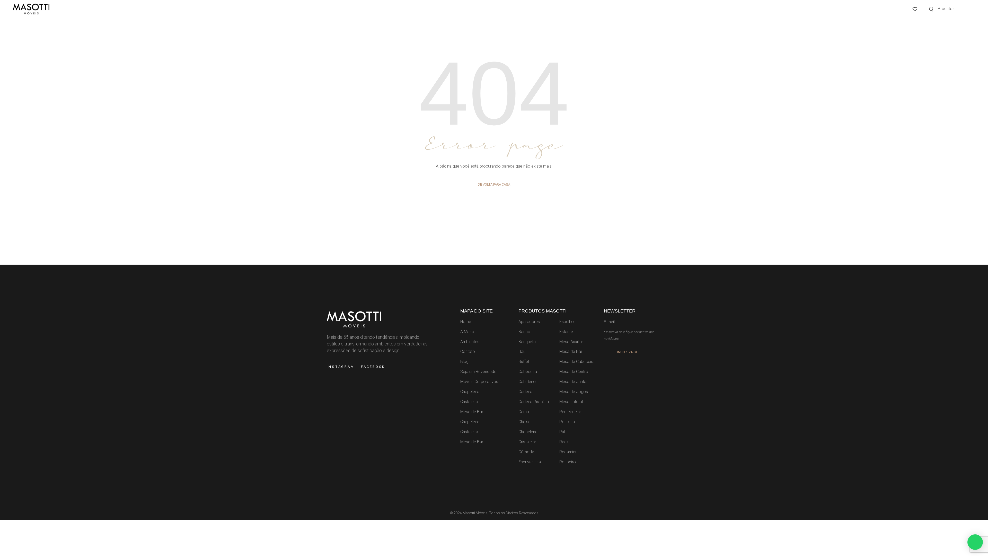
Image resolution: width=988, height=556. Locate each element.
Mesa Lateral (571, 401)
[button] (975, 542)
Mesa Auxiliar (571, 341)
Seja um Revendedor (479, 371)
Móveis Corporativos (479, 381)
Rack (564, 441)
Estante (566, 331)
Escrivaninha (529, 461)
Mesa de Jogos (573, 391)
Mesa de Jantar (573, 381)
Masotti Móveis (475, 513)
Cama (523, 411)
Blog (464, 361)
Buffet (523, 361)
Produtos (946, 8)
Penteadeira (570, 411)
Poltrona (567, 421)
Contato (467, 351)
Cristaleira (469, 401)
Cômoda (526, 451)
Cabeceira (527, 371)
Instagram (341, 367)
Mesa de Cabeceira (577, 361)
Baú (521, 351)
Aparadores (529, 321)
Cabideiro (527, 381)
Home (465, 321)
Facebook (373, 367)
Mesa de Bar (471, 411)
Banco (524, 331)
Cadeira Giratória (533, 401)
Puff (563, 431)
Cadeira (525, 391)
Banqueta (527, 341)
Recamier (568, 451)
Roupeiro (567, 461)
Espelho (566, 321)
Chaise (524, 421)
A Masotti (469, 331)
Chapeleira (469, 391)
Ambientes (469, 341)
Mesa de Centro (573, 371)
